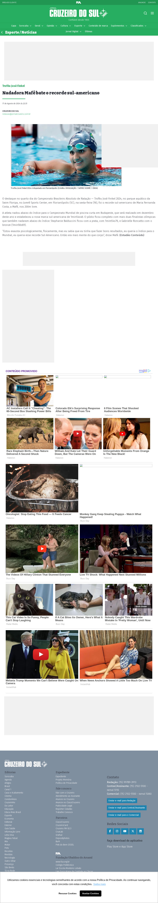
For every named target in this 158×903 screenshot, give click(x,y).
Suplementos (117, 25)
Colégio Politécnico (65, 865)
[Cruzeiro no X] (132, 831)
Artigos (8, 783)
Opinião (50, 25)
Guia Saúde (10, 828)
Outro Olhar (10, 861)
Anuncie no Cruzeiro (65, 799)
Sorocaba (23, 25)
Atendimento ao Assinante (68, 796)
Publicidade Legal (64, 805)
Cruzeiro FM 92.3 (63, 828)
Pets (7, 848)
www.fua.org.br (63, 861)
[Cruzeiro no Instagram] (117, 831)
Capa (13, 25)
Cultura (64, 25)
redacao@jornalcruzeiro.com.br (16, 114)
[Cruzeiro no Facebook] (110, 831)
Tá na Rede (10, 870)
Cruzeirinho (10, 802)
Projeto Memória (63, 779)
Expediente (61, 776)
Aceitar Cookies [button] (90, 893)
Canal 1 (8, 789)
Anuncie (142, 2)
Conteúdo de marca (98, 25)
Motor (7, 844)
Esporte (78, 25)
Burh (58, 841)
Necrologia (10, 857)
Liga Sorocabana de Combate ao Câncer (74, 871)
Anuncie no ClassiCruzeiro (68, 802)
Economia (9, 818)
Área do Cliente (9, 2)
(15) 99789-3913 (127, 782)
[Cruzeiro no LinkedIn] (140, 831)
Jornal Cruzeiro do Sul (79, 12)
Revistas (8, 854)
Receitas (9, 851)
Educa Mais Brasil (13, 812)
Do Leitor (9, 805)
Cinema (8, 796)
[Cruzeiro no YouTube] (125, 831)
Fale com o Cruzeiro (65, 792)
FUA (58, 853)
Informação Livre (12, 831)
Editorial (8, 822)
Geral (37, 25)
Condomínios (11, 799)
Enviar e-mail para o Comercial (123, 815)
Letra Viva (9, 835)
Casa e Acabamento (14, 792)
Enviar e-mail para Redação (121, 800)
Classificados (137, 25)
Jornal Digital (72, 31)
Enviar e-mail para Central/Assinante (126, 807)
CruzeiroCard (62, 825)
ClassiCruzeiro (62, 822)
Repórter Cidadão (64, 809)
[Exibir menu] (152, 13)
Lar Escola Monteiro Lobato (68, 868)
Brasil (7, 786)
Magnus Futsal (11, 838)
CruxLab (59, 831)
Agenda (8, 779)
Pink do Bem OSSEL (65, 844)
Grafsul (59, 835)
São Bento (9, 867)
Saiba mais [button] (99, 884)
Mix (6, 841)
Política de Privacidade (66, 783)
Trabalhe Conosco (64, 812)
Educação (9, 809)
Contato (152, 2)
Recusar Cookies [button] (68, 893)
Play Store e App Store (120, 846)
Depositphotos (62, 838)
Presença (9, 864)
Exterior (8, 825)
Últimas (88, 31)
